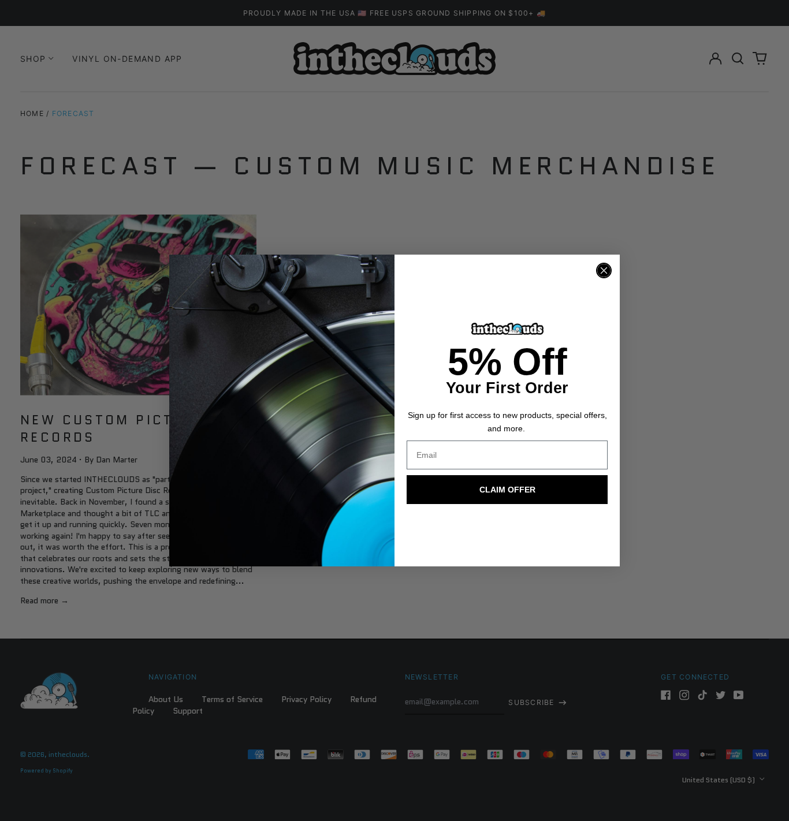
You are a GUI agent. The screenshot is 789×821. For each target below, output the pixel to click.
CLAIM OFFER (507, 489)
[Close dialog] (604, 270)
